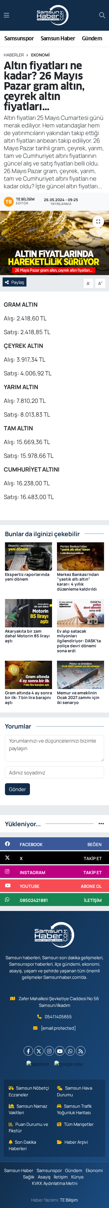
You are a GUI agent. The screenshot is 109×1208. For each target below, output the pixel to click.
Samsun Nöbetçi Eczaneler (29, 1091)
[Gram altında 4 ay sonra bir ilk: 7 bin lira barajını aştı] (28, 674)
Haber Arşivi (76, 1142)
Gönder (17, 789)
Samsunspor (19, 38)
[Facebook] (28, 1051)
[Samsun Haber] (52, 15)
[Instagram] (49, 1051)
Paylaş (17, 282)
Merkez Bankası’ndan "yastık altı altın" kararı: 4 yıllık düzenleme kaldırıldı (78, 582)
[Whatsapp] (70, 1051)
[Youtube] (60, 1051)
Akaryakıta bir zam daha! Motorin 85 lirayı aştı (27, 636)
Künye (77, 1177)
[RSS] (80, 1051)
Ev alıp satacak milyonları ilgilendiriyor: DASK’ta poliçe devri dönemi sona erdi (79, 640)
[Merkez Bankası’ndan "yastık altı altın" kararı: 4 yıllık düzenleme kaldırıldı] (80, 556)
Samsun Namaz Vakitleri (28, 1109)
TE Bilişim (69, 1200)
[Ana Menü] (6, 15)
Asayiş (44, 1177)
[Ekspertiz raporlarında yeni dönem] (28, 556)
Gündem (92, 38)
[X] (39, 1051)
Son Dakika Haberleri (22, 1145)
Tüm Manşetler (79, 1124)
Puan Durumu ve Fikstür (29, 1127)
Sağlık (28, 1177)
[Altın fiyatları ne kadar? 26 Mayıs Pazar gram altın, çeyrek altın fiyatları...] (54, 243)
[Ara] (102, 15)
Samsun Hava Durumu (74, 1091)
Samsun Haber (58, 38)
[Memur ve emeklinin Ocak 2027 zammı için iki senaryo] (80, 674)
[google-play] (68, 1065)
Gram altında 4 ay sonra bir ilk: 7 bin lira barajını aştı (28, 697)
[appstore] (38, 1065)
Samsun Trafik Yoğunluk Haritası (74, 1109)
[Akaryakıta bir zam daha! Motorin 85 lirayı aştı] (28, 612)
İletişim (61, 1177)
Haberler (14, 55)
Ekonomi (40, 55)
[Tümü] (101, 823)
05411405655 (58, 1016)
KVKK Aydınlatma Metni (54, 1183)
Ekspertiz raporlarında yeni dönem (27, 577)
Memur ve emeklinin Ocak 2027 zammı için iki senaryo (78, 697)
